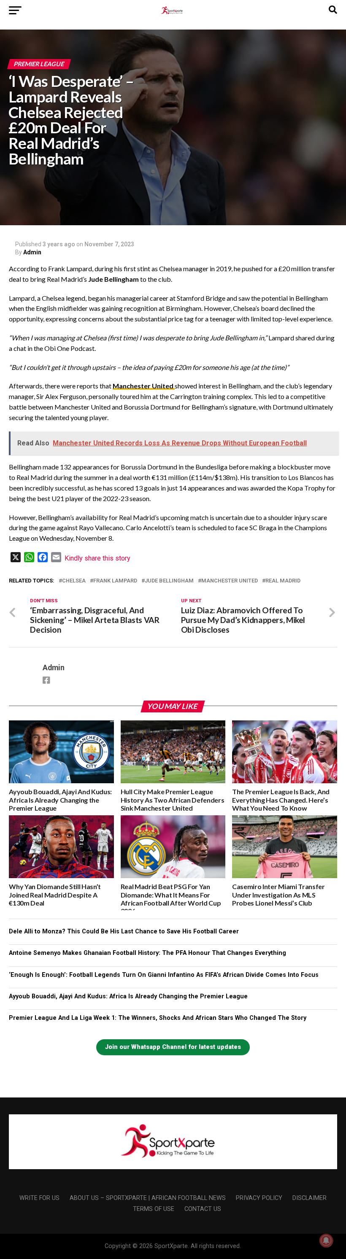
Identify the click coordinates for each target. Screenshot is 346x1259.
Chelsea (74, 581)
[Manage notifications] (326, 1240)
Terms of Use (153, 1209)
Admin (32, 252)
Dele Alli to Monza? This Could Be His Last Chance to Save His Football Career (124, 931)
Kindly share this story (97, 558)
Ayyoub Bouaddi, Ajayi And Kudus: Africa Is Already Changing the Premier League (128, 996)
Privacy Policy (259, 1198)
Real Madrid (282, 581)
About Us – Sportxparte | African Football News (148, 1198)
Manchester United (144, 386)
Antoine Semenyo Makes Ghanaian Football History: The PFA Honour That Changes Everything (147, 953)
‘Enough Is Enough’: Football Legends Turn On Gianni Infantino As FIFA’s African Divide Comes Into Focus (164, 975)
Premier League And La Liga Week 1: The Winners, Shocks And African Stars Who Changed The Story (157, 1018)
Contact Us (202, 1209)
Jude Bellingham (169, 581)
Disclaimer (309, 1198)
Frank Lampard (115, 581)
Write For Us (39, 1198)
